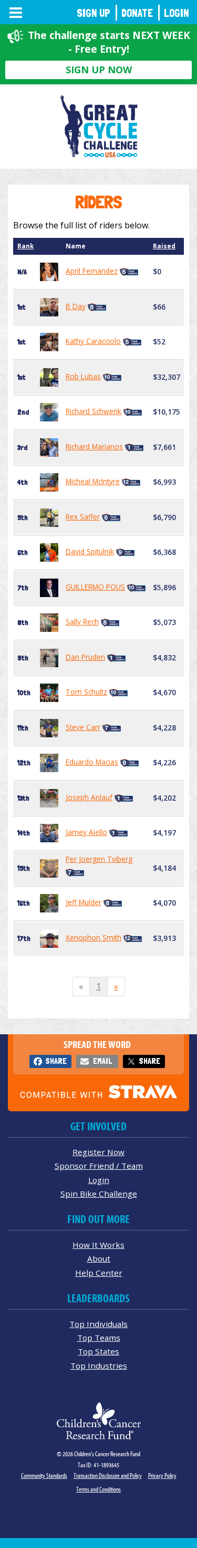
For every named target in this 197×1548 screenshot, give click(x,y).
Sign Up (93, 13)
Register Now (98, 1152)
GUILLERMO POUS (95, 587)
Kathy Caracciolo (93, 341)
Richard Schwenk (93, 411)
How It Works (98, 1244)
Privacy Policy (162, 1475)
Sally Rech (82, 622)
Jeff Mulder (83, 902)
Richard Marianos (94, 446)
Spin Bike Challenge (98, 1193)
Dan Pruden (85, 657)
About (98, 1258)
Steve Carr (83, 727)
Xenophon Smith (93, 937)
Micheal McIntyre (93, 481)
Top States (98, 1351)
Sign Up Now (99, 69)
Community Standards (44, 1475)
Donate (137, 13)
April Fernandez (92, 271)
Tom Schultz (86, 692)
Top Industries (98, 1365)
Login (176, 13)
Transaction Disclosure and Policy (108, 1475)
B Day (76, 306)
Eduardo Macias (92, 762)
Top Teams (98, 1337)
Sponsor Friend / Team (99, 1165)
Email (102, 1061)
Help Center (98, 1272)
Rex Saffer (83, 517)
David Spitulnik (90, 551)
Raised (164, 246)
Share (56, 1061)
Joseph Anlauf (89, 797)
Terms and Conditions (98, 1489)
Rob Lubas (83, 376)
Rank (25, 246)
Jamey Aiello (86, 832)
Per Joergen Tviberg (99, 859)
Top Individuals (98, 1324)
